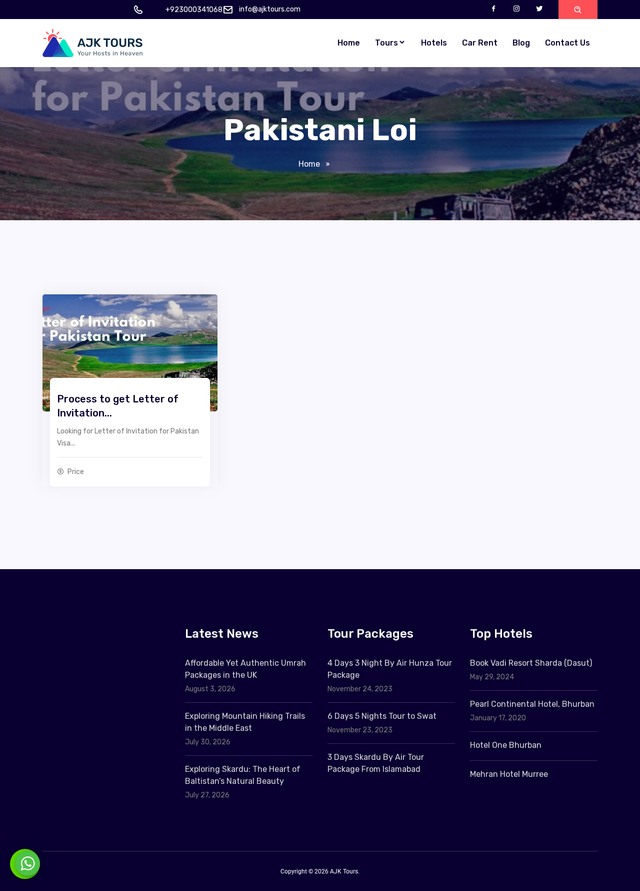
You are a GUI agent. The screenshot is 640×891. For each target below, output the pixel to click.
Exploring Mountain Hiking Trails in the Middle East (245, 722)
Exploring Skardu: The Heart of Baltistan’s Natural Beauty (242, 775)
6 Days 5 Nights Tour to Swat (382, 716)
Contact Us (567, 43)
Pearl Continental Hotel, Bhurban (532, 704)
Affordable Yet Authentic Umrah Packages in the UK (245, 669)
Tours (386, 43)
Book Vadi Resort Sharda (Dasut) (531, 663)
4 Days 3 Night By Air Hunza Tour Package (390, 669)
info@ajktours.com (269, 9)
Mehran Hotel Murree (509, 774)
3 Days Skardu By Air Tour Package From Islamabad (376, 763)
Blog (521, 43)
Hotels (434, 43)
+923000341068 (194, 10)
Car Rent (480, 43)
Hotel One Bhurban (506, 745)
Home (349, 43)
